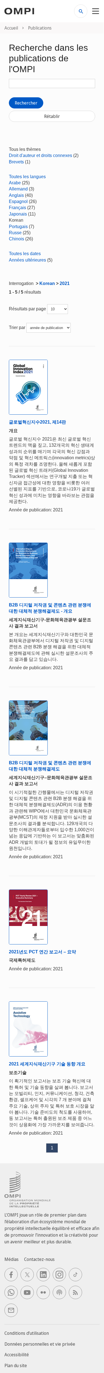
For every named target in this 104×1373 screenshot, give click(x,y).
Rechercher (26, 103)
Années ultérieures (27, 260)
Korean (47, 283)
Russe (15, 232)
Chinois (16, 238)
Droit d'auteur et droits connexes (40, 155)
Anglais (16, 195)
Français (17, 207)
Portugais (18, 226)
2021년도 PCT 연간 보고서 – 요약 (42, 951)
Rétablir (52, 116)
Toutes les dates (25, 253)
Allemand (18, 189)
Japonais (18, 214)
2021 (65, 283)
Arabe (15, 182)
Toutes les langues (27, 176)
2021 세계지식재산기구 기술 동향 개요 (47, 1064)
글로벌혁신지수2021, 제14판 (37, 422)
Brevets (16, 161)
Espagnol (18, 201)
